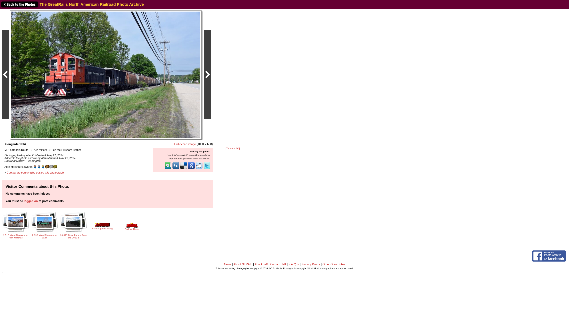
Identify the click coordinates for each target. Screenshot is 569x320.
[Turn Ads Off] (233, 148)
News (227, 264)
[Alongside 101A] (105, 74)
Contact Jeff (278, 264)
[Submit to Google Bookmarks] (191, 169)
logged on (31, 201)
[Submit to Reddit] (199, 169)
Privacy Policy (310, 264)
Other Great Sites (334, 264)
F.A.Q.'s (294, 264)
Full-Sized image (185, 144)
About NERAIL (242, 264)
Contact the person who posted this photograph (35, 172)
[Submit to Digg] (175, 169)
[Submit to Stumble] (168, 169)
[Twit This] (206, 169)
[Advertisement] (232, 78)
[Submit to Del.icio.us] (183, 169)
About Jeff (261, 264)
